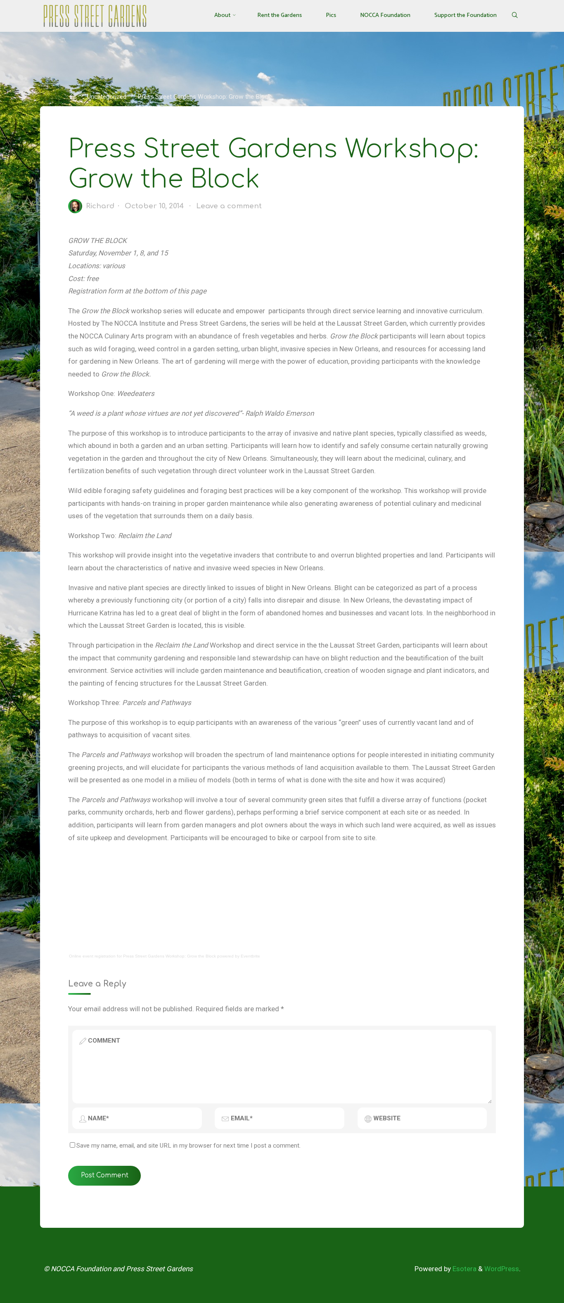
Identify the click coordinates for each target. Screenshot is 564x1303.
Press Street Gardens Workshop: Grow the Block (169, 956)
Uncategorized (106, 96)
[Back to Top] (532, 1291)
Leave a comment (229, 206)
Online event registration (92, 956)
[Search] (514, 16)
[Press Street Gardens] (95, 15)
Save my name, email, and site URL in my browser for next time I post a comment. (188, 1145)
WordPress (501, 1269)
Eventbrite (250, 956)
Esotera (463, 1269)
